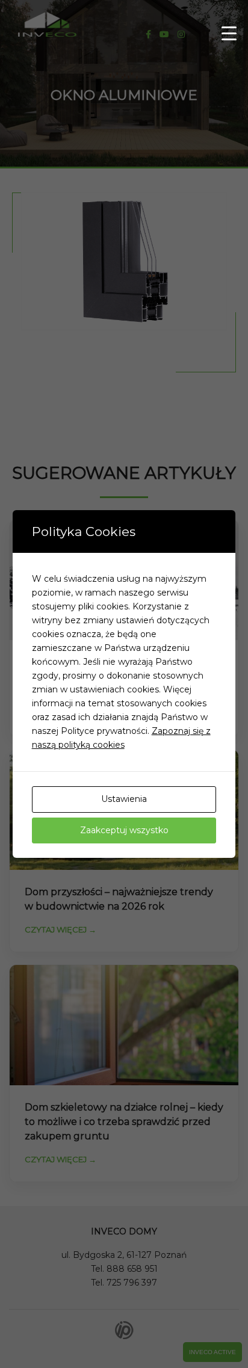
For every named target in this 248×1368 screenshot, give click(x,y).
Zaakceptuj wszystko (124, 830)
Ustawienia (124, 798)
